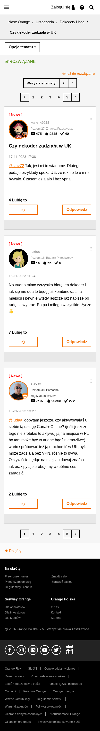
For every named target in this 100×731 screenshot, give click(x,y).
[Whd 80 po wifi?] (72, 83)
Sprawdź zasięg (62, 581)
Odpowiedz (77, 209)
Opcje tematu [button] (21, 47)
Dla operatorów (15, 607)
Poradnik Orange (34, 691)
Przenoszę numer (16, 576)
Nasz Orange (19, 22)
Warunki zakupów (16, 706)
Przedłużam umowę (18, 581)
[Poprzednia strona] (24, 97)
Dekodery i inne (72, 22)
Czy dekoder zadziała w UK (40, 145)
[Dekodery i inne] (41, 83)
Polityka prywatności (48, 706)
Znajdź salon (59, 576)
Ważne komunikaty (17, 699)
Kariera (56, 618)
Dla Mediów (13, 618)
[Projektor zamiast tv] (63, 83)
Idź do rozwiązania (81, 73)
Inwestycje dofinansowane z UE (59, 722)
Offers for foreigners (18, 722)
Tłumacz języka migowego (64, 684)
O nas (55, 607)
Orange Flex (13, 668)
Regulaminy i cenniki (19, 587)
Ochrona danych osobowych (23, 714)
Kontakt (56, 612)
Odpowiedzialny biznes (59, 668)
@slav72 (16, 166)
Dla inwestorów (15, 612)
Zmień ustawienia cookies (48, 676)
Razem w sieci (14, 676)
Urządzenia (45, 22)
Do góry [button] (15, 551)
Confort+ (10, 691)
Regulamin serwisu (49, 699)
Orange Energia (63, 691)
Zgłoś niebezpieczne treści (22, 684)
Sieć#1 (32, 668)
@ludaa (15, 420)
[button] (91, 120)
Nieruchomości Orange (65, 714)
